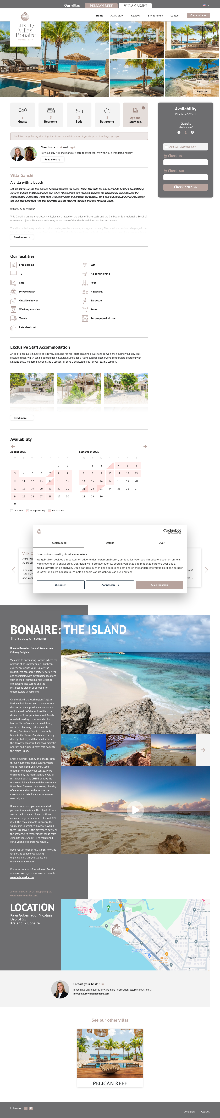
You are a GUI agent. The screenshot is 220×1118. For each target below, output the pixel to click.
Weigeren (60, 584)
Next (206, 569)
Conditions (189, 1111)
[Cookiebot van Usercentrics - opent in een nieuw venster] (168, 531)
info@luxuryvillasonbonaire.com (91, 993)
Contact (174, 15)
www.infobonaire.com (22, 877)
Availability (117, 15)
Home (99, 15)
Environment (155, 15)
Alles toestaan (159, 584)
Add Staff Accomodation (182, 146)
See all (200, 91)
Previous (13, 569)
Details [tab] (110, 542)
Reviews (136, 15)
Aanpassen (108, 584)
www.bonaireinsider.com (23, 895)
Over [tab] (161, 542)
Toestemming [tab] (58, 542)
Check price (197, 15)
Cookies (205, 1111)
